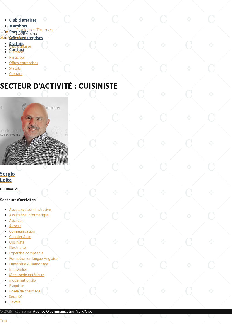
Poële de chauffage (24, 291)
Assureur (16, 221)
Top (3, 321)
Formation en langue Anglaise (33, 259)
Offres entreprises (26, 37)
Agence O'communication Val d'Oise (62, 312)
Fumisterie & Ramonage (28, 264)
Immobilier (18, 270)
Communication (22, 232)
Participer (18, 31)
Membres (18, 26)
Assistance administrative (30, 210)
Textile (15, 302)
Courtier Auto (20, 237)
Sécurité (15, 297)
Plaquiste (16, 286)
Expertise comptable (26, 253)
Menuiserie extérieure (26, 275)
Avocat (15, 226)
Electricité (17, 248)
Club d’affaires (22, 20)
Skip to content (13, 37)
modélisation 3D (22, 281)
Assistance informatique (29, 215)
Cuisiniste (17, 242)
